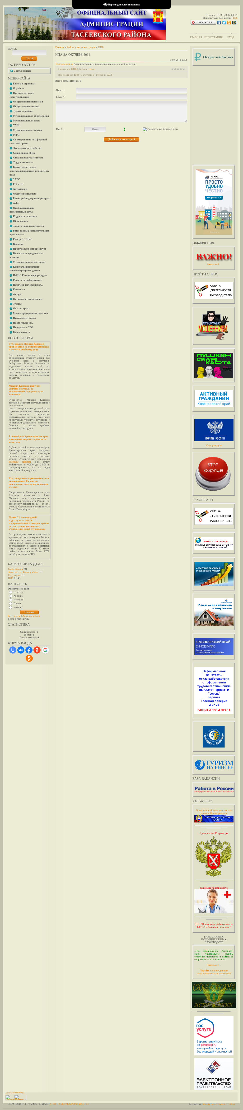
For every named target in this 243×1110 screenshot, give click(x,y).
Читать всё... (214, 964)
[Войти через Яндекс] (37, 650)
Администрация (86, 47)
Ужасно (18, 607)
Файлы (70, 47)
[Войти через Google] (45, 650)
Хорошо (18, 595)
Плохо (17, 603)
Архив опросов (31, 615)
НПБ (10, 578)
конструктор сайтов (214, 1103)
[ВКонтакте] (219, 22)
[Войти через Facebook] (29, 650)
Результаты (14, 615)
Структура (14, 575)
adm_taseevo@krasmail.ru (69, 1103)
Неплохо (18, 599)
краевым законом (20, 461)
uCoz (232, 1103)
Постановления (64, 63)
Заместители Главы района (23, 572)
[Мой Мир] (234, 22)
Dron (92, 69)
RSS (235, 17)
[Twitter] (224, 22)
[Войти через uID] (12, 650)
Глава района (15, 568)
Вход (230, 37)
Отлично (18, 591)
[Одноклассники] (229, 22)
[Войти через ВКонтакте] (20, 650)
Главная (196, 37)
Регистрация (213, 37)
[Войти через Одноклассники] (29, 658)
